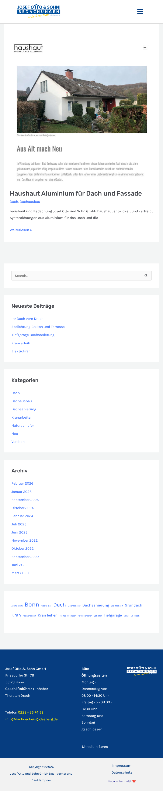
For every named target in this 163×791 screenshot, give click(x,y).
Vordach (18, 441)
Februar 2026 (22, 483)
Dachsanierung (23, 409)
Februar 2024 (22, 516)
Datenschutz (121, 772)
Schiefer (98, 615)
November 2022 (24, 540)
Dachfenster (74, 605)
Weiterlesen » (21, 230)
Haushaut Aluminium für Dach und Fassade (76, 193)
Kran (16, 615)
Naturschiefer (22, 425)
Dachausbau (30, 201)
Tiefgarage (113, 615)
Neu (14, 433)
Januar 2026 (21, 491)
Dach (14, 201)
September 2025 (25, 500)
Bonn (32, 604)
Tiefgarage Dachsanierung (33, 335)
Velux (126, 615)
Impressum (121, 765)
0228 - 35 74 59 (31, 712)
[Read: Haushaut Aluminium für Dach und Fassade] (81, 111)
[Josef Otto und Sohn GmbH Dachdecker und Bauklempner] (39, 11)
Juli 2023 (19, 524)
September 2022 (25, 557)
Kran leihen (48, 615)
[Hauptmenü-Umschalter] (140, 12)
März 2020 (20, 573)
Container (46, 605)
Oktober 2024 (22, 508)
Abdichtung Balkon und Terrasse (38, 327)
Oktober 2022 (22, 548)
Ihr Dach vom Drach (27, 318)
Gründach (133, 605)
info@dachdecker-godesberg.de (31, 719)
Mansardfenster (67, 615)
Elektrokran (21, 351)
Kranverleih (20, 343)
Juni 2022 (19, 565)
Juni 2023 (19, 532)
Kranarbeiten (21, 417)
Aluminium (17, 605)
